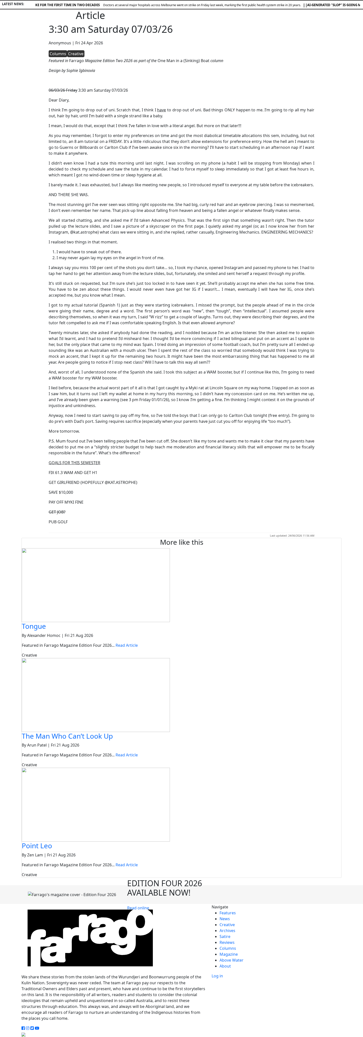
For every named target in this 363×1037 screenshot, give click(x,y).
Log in (217, 976)
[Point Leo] (96, 804)
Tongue (34, 626)
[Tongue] (96, 584)
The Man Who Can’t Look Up (67, 736)
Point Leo (37, 845)
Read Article (127, 645)
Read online (138, 907)
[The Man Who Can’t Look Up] (96, 694)
